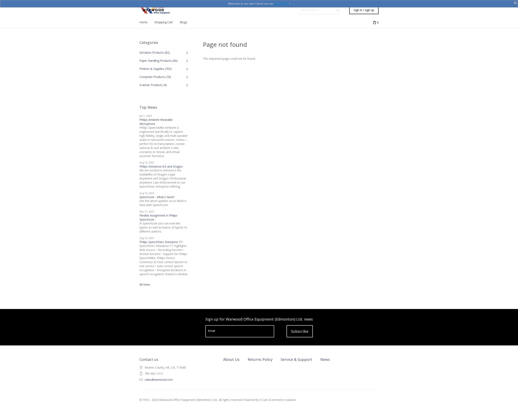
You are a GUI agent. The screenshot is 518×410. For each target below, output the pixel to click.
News (325, 359)
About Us (231, 359)
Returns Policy (260, 359)
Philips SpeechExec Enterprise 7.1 (161, 242)
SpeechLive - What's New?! (156, 197)
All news (144, 284)
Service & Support (296, 359)
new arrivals (281, 3)
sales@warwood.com (159, 379)
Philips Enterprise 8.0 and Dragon (161, 166)
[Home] (154, 10)
